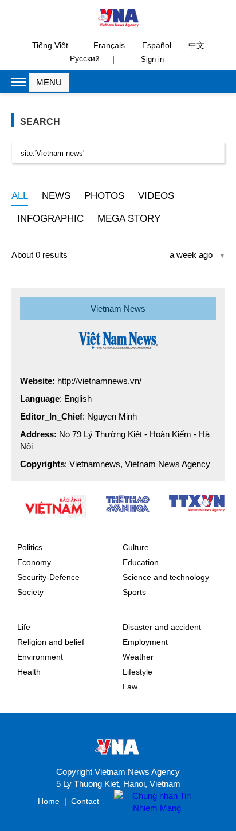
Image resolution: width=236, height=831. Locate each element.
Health (29, 671)
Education (141, 562)
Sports (134, 592)
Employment (145, 641)
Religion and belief (50, 641)
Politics (29, 547)
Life (23, 627)
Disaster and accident (162, 627)
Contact (85, 801)
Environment (40, 656)
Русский (85, 58)
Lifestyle (137, 671)
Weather (138, 656)
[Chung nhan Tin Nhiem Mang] (151, 802)
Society (30, 592)
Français (109, 45)
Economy (34, 562)
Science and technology (166, 577)
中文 (196, 45)
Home (49, 801)
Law (130, 686)
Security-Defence (48, 577)
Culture (136, 547)
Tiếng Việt (50, 45)
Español (156, 45)
